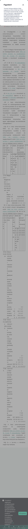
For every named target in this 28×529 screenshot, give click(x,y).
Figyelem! (8, 5)
